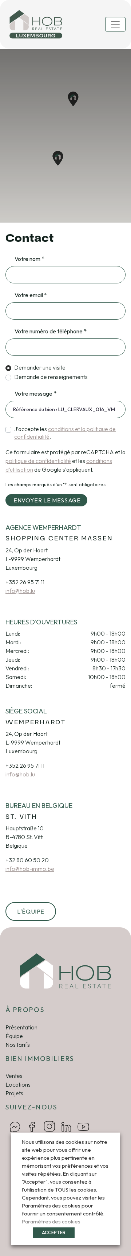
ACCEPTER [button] (54, 1232)
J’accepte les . (65, 432)
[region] (65, 136)
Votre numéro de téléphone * (51, 331)
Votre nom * (29, 258)
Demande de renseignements (51, 376)
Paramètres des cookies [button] (51, 1221)
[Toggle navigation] (115, 24)
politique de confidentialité (38, 460)
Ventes (14, 1075)
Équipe (14, 1036)
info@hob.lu (20, 590)
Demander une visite (40, 367)
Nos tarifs (17, 1044)
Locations (18, 1084)
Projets (14, 1093)
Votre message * (35, 393)
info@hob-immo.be (29, 868)
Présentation (21, 1027)
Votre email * (31, 295)
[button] (58, 158)
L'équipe (30, 911)
